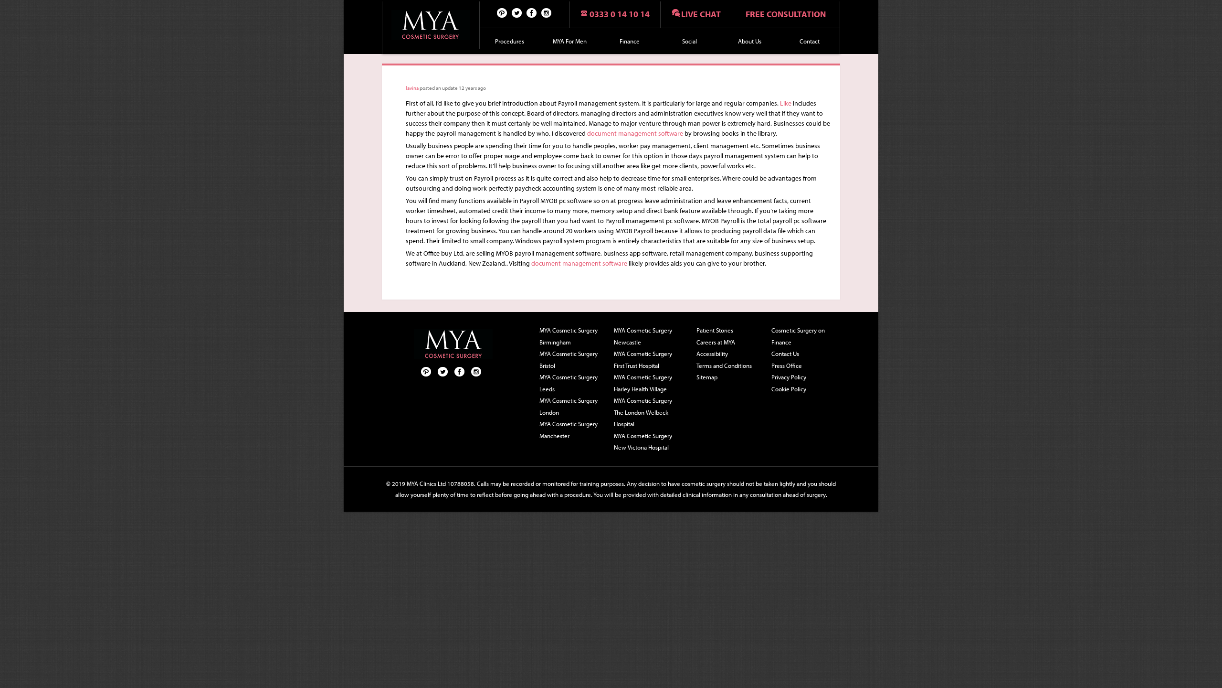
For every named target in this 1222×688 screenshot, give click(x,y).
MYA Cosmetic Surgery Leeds (568, 383)
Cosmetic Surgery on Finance (798, 336)
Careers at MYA (715, 342)
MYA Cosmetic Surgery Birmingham (568, 336)
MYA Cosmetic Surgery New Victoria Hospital (643, 442)
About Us (749, 41)
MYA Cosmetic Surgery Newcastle (643, 336)
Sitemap (706, 377)
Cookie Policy (788, 389)
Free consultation (786, 14)
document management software (635, 133)
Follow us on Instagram (546, 12)
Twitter (517, 12)
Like (785, 103)
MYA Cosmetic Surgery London (568, 406)
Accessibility (712, 353)
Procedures (509, 41)
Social (689, 41)
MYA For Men (570, 41)
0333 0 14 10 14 (620, 14)
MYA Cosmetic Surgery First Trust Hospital (643, 359)
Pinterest (502, 12)
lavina (412, 88)
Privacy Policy (788, 377)
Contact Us (785, 353)
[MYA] (430, 25)
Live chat (701, 14)
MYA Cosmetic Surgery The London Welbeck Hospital (643, 412)
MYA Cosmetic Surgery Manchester (568, 430)
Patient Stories (714, 330)
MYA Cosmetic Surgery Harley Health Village (643, 383)
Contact (810, 41)
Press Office (786, 365)
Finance (630, 41)
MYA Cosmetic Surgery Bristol (568, 359)
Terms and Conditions (724, 365)
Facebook (532, 12)
